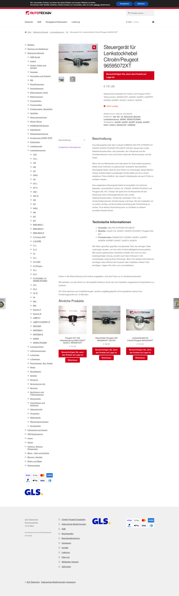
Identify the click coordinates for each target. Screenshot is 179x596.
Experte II (37, 309)
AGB (39, 21)
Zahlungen (66, 566)
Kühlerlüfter (35, 142)
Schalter (33, 375)
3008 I (35, 175)
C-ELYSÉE (37, 241)
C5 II (35, 289)
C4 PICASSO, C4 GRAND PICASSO (40, 279)
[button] (94, 47)
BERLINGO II (38, 229)
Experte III (37, 314)
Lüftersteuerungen (38, 351)
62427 (106, 125)
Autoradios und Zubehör (40, 76)
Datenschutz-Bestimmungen (74, 524)
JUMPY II (36, 318)
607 (34, 216)
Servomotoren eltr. (37, 384)
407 (34, 204)
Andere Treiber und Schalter (38, 66)
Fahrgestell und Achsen (37, 430)
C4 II (35, 274)
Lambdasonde (36, 146)
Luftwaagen (35, 359)
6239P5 (125, 122)
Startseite (29, 21)
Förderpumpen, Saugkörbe (41, 109)
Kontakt (65, 547)
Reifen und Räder (35, 461)
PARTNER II (37, 330)
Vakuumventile (36, 409)
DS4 (34, 301)
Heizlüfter (34, 113)
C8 (67, 32)
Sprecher (34, 388)
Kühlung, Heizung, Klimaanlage (35, 447)
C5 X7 (35, 293)
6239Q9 (139, 122)
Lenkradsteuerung (57, 32)
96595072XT (122, 125)
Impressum (66, 543)
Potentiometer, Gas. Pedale (41, 363)
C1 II (35, 249)
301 (34, 179)
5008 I (35, 208)
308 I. (35, 191)
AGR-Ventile (35, 57)
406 (34, 200)
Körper (30, 442)
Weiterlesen (72, 360)
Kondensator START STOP (41, 138)
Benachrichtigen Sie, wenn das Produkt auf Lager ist (126, 76)
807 (118, 116)
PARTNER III (38, 334)
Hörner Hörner (36, 121)
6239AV (118, 122)
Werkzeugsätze (34, 465)
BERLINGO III (38, 233)
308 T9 (35, 196)
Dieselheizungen (37, 84)
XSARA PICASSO (134, 119)
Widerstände (35, 417)
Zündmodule (35, 426)
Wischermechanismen (39, 422)
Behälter (31, 45)
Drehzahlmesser (36, 88)
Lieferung (76, 21)
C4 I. (35, 270)
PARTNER (37, 326)
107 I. (35, 158)
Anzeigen (34, 72)
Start (29, 32)
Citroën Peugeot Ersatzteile (73, 519)
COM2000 (131, 125)
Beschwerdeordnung (71, 538)
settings (97, 5)
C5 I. (35, 285)
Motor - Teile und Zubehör (38, 453)
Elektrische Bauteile (40, 32)
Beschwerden (68, 533)
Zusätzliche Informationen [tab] (70, 147)
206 (114, 116)
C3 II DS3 (36, 262)
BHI (31, 80)
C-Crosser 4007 (39, 237)
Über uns (66, 557)
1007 (35, 154)
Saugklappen (35, 371)
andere (33, 61)
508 (34, 212)
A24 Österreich (33, 582)
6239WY (146, 122)
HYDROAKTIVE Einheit (39, 125)
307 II (35, 187)
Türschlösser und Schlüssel (37, 404)
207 (34, 171)
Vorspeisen (34, 413)
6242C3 (112, 125)
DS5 (34, 305)
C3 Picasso (37, 266)
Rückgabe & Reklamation (56, 21)
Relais (32, 367)
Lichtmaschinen (37, 347)
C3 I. (35, 257)
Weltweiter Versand (70, 561)
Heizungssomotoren (38, 117)
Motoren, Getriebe (35, 457)
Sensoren (34, 380)
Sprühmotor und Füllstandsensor (37, 393)
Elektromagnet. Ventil (39, 92)
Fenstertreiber (36, 105)
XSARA (123, 119)
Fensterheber (35, 101)
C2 (34, 253)
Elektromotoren (36, 97)
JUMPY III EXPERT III (41, 322)
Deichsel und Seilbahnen (38, 49)
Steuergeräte (35, 398)
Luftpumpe (34, 355)
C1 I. (35, 245)
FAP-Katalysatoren (35, 434)
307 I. (35, 183)
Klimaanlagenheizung (39, 134)
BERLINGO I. (38, 224)
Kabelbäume (35, 129)
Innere (30, 438)
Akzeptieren (124, 4)
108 (34, 163)
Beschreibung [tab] (65, 140)
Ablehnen (141, 4)
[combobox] (140, 13)
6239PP (132, 122)
